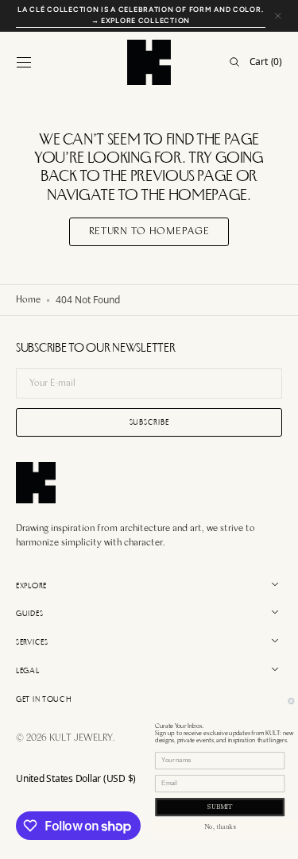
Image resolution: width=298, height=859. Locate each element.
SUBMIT (219, 807)
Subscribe (149, 422)
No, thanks (219, 827)
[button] (23, 61)
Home (28, 300)
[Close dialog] (292, 701)
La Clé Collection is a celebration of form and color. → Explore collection (140, 15)
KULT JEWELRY (81, 738)
